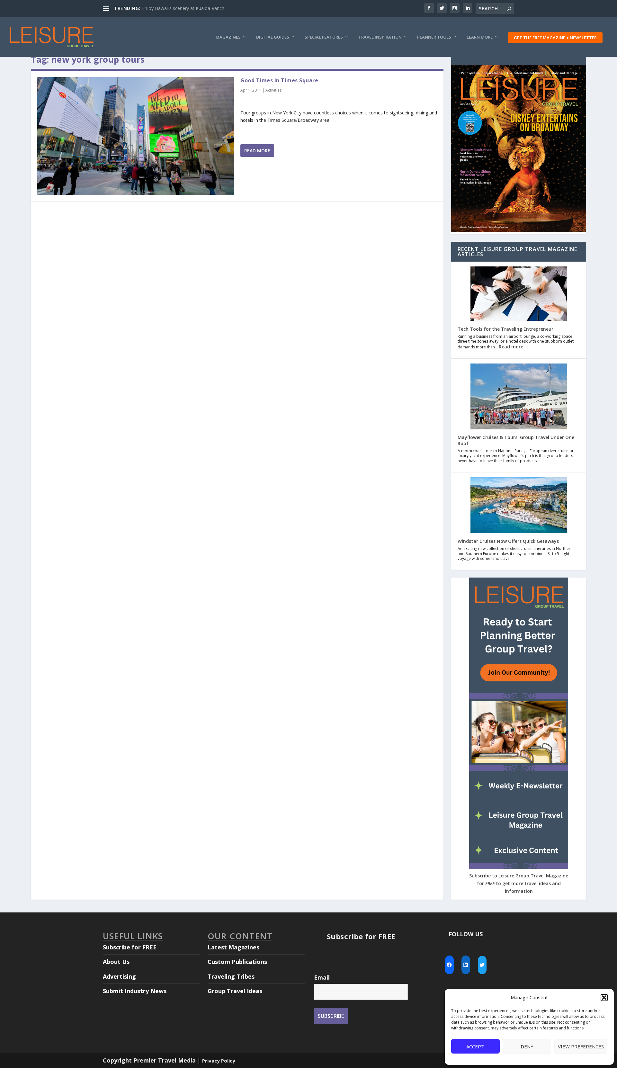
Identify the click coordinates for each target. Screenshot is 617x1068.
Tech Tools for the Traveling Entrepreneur (505, 329)
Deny (527, 1046)
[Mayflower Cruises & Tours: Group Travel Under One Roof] (518, 397)
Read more (511, 347)
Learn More (480, 37)
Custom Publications (237, 961)
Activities (273, 90)
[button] (604, 997)
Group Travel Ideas (235, 991)
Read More (257, 151)
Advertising (119, 976)
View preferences (581, 1046)
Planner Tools (434, 37)
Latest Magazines (233, 947)
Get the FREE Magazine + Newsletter (555, 37)
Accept (475, 1046)
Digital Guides (272, 37)
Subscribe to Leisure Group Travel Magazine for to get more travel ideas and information (518, 883)
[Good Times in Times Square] (135, 136)
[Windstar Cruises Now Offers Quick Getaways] (518, 505)
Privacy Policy (218, 1060)
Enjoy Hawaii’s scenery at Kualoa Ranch (183, 8)
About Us (116, 961)
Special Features (324, 37)
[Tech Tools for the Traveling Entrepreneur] (518, 294)
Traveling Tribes (231, 976)
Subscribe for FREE (129, 947)
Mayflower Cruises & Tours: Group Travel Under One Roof (516, 440)
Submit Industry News (134, 991)
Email (322, 977)
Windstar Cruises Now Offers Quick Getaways (508, 541)
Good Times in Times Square (279, 80)
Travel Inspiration (380, 37)
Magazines (228, 37)
